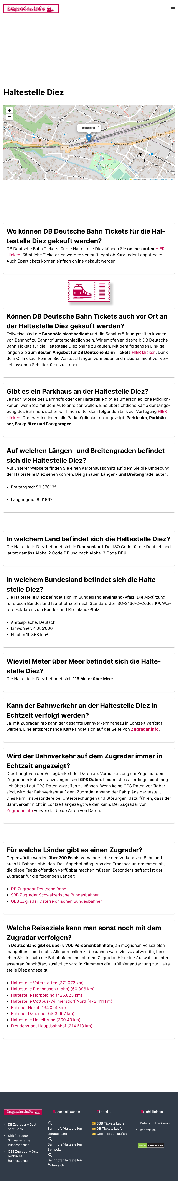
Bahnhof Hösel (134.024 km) (38, 1007)
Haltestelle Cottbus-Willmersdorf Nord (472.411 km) (61, 1001)
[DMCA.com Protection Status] (151, 1145)
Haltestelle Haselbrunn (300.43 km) (46, 1019)
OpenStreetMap (152, 179)
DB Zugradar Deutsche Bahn (38, 888)
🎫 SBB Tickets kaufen (109, 1123)
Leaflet (134, 179)
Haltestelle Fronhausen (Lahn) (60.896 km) (53, 988)
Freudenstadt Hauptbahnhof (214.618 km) (51, 1025)
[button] (89, 138)
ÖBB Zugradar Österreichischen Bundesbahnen (57, 901)
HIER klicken (144, 352)
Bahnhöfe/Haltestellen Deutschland (65, 1128)
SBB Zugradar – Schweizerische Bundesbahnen (19, 1140)
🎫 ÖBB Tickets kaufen (109, 1134)
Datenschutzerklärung (155, 1123)
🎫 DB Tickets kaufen (108, 1128)
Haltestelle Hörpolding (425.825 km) (46, 995)
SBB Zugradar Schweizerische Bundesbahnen (55, 895)
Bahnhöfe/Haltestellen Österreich (65, 1160)
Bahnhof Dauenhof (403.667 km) (42, 1013)
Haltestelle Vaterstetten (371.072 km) (47, 982)
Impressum (148, 1130)
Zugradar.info (145, 729)
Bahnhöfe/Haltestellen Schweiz (65, 1144)
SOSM (161, 179)
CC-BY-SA (169, 179)
